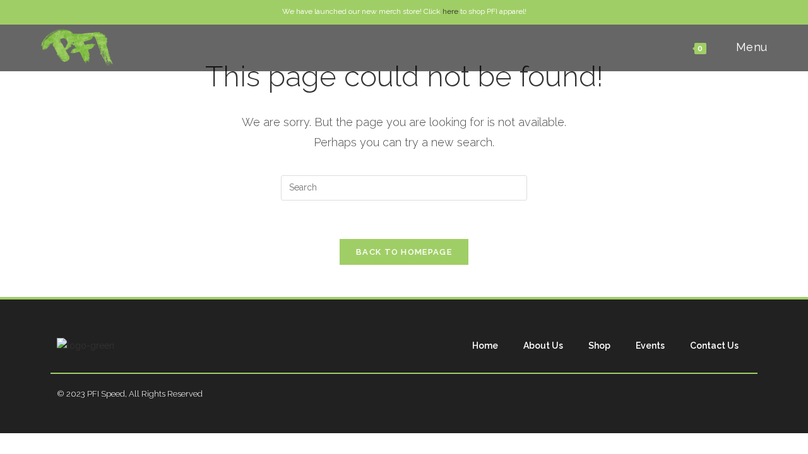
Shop (599, 345)
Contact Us (714, 345)
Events (650, 345)
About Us (543, 345)
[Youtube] (743, 394)
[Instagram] (715, 394)
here (450, 11)
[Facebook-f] (688, 394)
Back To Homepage (404, 252)
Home (485, 345)
